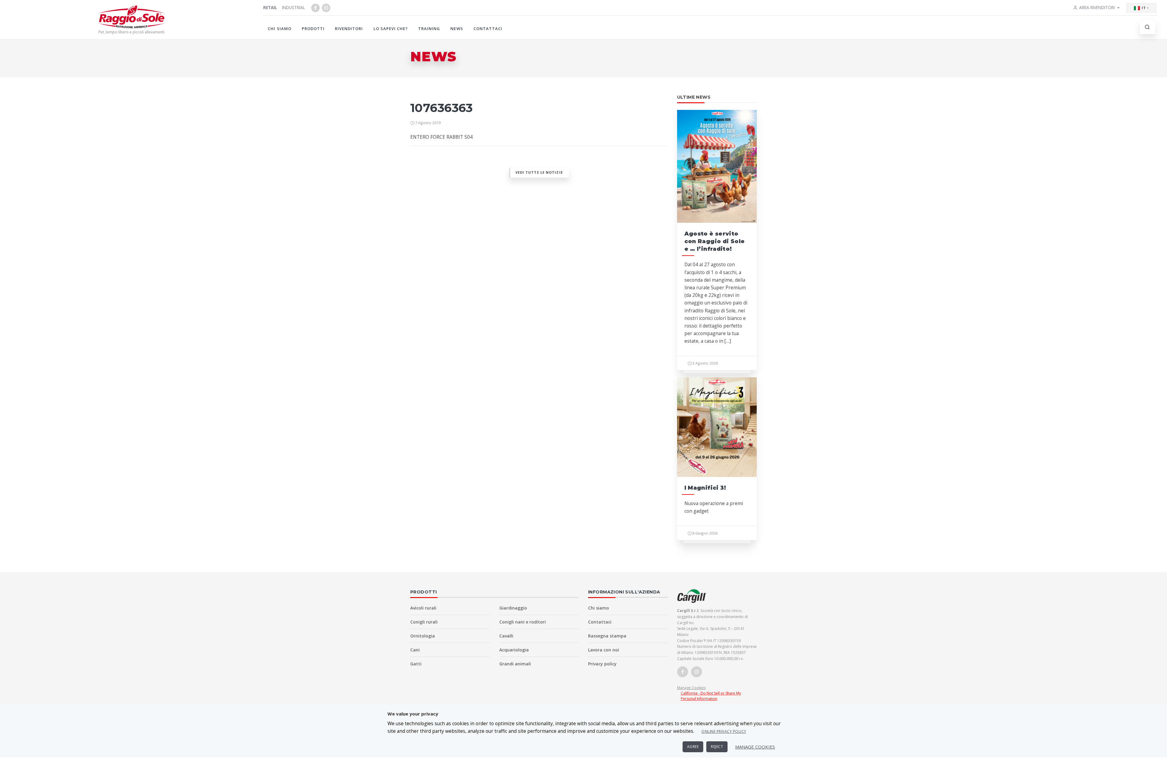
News (456, 28)
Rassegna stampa (607, 636)
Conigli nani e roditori (522, 622)
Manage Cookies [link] (691, 687)
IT (1144, 7)
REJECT (717, 746)
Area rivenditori (1097, 7)
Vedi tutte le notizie (539, 172)
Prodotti (313, 28)
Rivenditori (349, 28)
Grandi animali (515, 664)
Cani (415, 650)
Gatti (416, 664)
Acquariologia (514, 650)
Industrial (293, 7)
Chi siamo (279, 28)
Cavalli (506, 636)
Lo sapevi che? (391, 28)
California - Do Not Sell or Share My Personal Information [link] (711, 696)
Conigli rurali (424, 622)
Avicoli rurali (423, 608)
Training (429, 28)
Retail (270, 7)
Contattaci (487, 28)
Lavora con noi (603, 650)
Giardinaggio (513, 608)
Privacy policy (602, 664)
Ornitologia (422, 636)
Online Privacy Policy (723, 731)
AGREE (693, 746)
